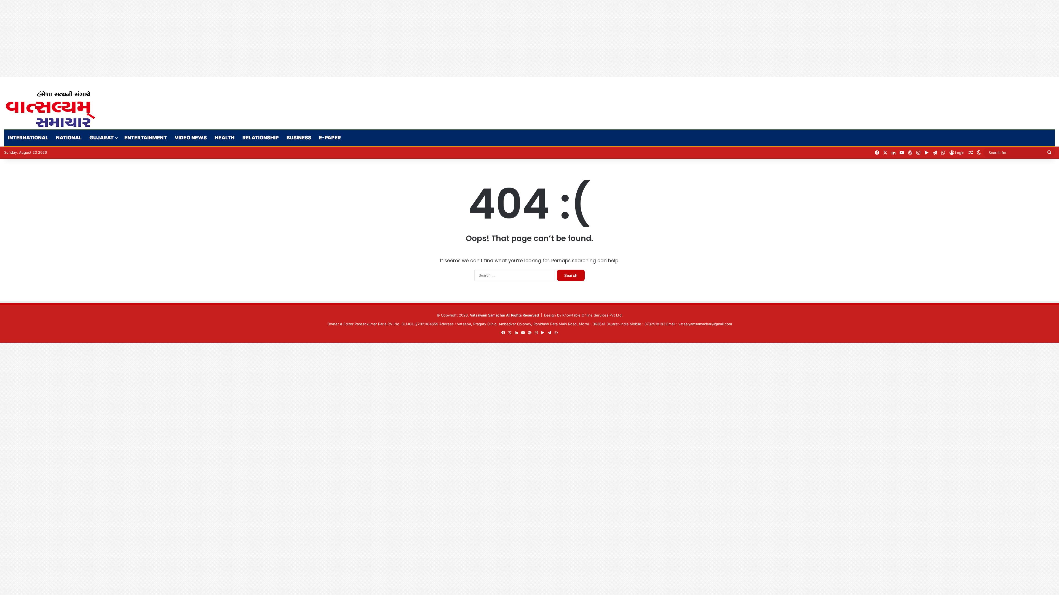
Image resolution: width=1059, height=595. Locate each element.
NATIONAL (69, 137)
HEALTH (225, 137)
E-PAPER (330, 137)
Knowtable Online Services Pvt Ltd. (592, 315)
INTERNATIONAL (28, 137)
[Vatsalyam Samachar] (50, 109)
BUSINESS (299, 137)
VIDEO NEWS (191, 137)
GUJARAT (101, 137)
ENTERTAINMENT (145, 137)
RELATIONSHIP (260, 137)
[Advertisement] (165, 38)
